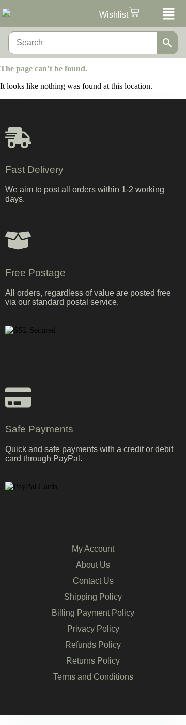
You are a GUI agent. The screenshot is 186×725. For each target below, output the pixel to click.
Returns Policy (93, 660)
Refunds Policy (93, 644)
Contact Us (93, 580)
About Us (93, 564)
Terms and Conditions (93, 676)
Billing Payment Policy (93, 612)
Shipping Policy (93, 596)
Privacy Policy (93, 628)
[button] (167, 14)
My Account (93, 548)
